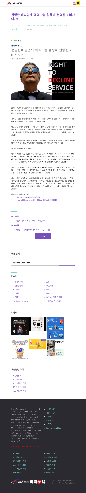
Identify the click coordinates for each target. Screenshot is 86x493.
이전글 (16, 225)
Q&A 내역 (50, 472)
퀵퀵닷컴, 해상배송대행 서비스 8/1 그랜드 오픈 (32, 230)
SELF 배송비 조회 (19, 383)
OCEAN (49, 286)
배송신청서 (17, 376)
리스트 (43, 236)
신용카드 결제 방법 (53, 301)
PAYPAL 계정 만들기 (54, 297)
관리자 (15, 29)
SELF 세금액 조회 (19, 391)
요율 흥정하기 (18, 472)
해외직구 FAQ (18, 379)
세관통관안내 (18, 286)
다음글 (16, 216)
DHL (48, 290)
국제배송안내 (18, 282)
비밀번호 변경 (51, 457)
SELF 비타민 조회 (19, 387)
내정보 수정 (50, 454)
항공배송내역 (51, 461)
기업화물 (16, 290)
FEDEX (49, 293)
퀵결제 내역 (50, 469)
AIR (47, 282)
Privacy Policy (69, 483)
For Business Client (20, 301)
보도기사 (16, 297)
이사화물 (16, 293)
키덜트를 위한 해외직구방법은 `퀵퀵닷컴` (29, 221)
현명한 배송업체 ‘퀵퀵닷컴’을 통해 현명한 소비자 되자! (46, 25)
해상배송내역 (51, 465)
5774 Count (28, 29)
